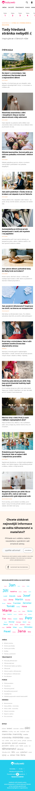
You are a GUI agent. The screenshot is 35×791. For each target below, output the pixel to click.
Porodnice (7, 686)
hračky (11, 731)
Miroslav (28, 627)
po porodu (6, 743)
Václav (29, 611)
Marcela (15, 611)
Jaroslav (27, 602)
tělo (13, 752)
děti (27, 728)
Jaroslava (22, 624)
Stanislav (30, 614)
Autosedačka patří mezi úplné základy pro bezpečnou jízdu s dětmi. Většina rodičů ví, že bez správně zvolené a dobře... (16, 241)
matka (25, 734)
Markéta (16, 624)
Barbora (14, 632)
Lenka (8, 627)
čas (18, 755)
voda (17, 752)
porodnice (22, 743)
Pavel (7, 631)
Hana (24, 606)
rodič (16, 746)
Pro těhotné (8, 676)
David (15, 619)
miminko (17, 737)
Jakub (5, 624)
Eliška (29, 622)
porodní (5, 746)
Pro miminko (8, 716)
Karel (24, 622)
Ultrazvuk (7, 668)
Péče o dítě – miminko (11, 708)
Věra (29, 632)
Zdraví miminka (9, 711)
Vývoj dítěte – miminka (11, 706)
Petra (9, 619)
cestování (16, 728)
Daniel (30, 591)
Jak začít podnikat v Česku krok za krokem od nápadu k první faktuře (17, 193)
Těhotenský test (9, 663)
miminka (6, 737)
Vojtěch (19, 586)
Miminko (4, 348)
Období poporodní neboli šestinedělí (16, 696)
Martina (9, 603)
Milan (15, 627)
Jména (4, 7)
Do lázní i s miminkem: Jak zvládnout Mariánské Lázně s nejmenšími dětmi (14, 75)
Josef (26, 595)
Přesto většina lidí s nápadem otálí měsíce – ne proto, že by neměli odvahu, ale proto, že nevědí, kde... (17, 202)
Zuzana (23, 611)
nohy (11, 740)
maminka (7, 734)
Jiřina (19, 611)
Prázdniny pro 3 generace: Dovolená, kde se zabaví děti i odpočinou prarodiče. (14, 454)
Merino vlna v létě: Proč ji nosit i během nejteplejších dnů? (15, 418)
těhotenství (9, 748)
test (30, 746)
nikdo (7, 740)
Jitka (4, 614)
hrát (15, 731)
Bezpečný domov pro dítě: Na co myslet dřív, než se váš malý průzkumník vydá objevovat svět (16, 493)
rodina (12, 746)
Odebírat (28, 550)
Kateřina (13, 591)
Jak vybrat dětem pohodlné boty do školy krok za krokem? (16, 270)
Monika (11, 624)
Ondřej (18, 606)
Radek (28, 586)
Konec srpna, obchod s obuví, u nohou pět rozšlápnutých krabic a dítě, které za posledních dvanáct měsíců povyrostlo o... (17, 278)
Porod (27, 7)
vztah (30, 752)
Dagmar (5, 586)
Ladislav (20, 627)
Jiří (5, 590)
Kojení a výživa (8, 714)
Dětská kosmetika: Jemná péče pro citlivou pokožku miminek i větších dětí (17, 154)
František (17, 603)
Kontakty (12, 769)
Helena (28, 624)
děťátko (5, 731)
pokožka (29, 740)
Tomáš (10, 606)
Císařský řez (7, 694)
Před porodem (8, 683)
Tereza (5, 600)
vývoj (4, 755)
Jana (22, 631)
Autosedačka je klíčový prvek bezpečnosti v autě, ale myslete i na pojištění (16, 231)
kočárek (22, 731)
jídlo (18, 731)
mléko (26, 738)
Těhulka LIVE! (6, 752)
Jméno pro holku (9, 648)
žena (23, 755)
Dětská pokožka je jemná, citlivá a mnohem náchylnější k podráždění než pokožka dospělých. (16, 164)
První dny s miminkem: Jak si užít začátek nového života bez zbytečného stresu (17, 343)
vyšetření (23, 752)
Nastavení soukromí (17, 777)
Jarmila (20, 591)
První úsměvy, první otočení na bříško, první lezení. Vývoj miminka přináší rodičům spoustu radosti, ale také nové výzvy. (16, 504)
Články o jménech (10, 654)
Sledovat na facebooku (19, 567)
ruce (21, 746)
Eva (4, 618)
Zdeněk (12, 596)
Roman (3, 603)
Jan (12, 585)
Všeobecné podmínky (16, 771)
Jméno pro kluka (9, 646)
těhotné (20, 749)
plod (15, 740)
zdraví (12, 755)
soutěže (26, 746)
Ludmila (21, 614)
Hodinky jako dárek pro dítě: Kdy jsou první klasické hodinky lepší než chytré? (16, 383)
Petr (28, 618)
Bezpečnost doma (7, 499)
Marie (7, 610)
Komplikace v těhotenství (12, 674)
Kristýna (23, 586)
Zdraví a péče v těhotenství (12, 671)
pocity (19, 740)
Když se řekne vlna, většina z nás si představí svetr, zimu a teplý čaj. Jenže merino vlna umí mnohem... (16, 424)
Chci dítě (11, 7)
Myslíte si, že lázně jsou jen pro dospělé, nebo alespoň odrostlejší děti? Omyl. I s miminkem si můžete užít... (17, 85)
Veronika (27, 600)
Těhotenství (19, 7)
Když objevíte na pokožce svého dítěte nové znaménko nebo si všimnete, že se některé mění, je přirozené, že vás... (17, 125)
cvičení (22, 728)
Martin (19, 599)
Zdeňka (25, 591)
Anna (11, 600)
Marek (5, 622)
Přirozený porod (9, 688)
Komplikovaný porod (10, 691)
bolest (4, 728)
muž (3, 740)
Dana (25, 614)
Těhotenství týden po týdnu (12, 666)
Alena (21, 619)
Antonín (15, 614)
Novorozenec (8, 703)
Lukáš (5, 596)
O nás (20, 769)
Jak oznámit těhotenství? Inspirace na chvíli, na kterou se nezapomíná (17, 307)
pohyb (24, 740)
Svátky (6, 651)
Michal (11, 622)
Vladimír (9, 614)
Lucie (19, 596)
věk (8, 755)
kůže (27, 731)
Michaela (18, 622)
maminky (17, 734)
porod (15, 743)
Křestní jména (8, 643)
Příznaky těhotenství (10, 661)
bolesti (9, 728)
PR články (5, 80)
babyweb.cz (6, 23)
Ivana (3, 627)
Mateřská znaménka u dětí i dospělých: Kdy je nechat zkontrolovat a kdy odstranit (14, 114)
